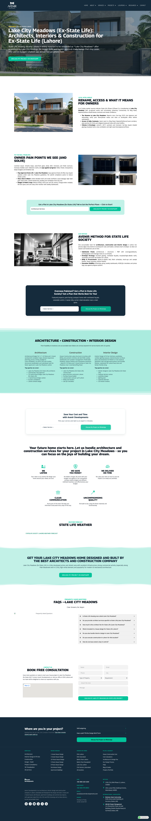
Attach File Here (86, 683)
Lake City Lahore (82, 764)
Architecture (29, 754)
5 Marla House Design (57, 762)
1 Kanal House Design (57, 754)
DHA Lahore (80, 754)
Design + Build (29, 762)
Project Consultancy (31, 764)
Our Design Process (108, 762)
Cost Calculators (107, 757)
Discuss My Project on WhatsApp (105, 209)
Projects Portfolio (108, 770)
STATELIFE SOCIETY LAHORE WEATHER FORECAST (42, 533)
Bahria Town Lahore (82, 759)
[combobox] (59, 309)
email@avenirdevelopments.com (87, 794)
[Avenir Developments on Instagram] (26, 803)
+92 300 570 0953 (83, 788)
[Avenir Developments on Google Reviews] (46, 803)
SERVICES (101, 5)
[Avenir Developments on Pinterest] (42, 803)
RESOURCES (132, 5)
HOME (86, 5)
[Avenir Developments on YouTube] (34, 803)
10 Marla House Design (57, 759)
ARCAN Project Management (113, 804)
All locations (80, 770)
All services (28, 770)
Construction (29, 759)
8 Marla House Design (57, 764)
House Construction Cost (110, 754)
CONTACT (143, 5)
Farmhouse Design (56, 767)
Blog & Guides (107, 767)
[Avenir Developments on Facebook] (30, 803)
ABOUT (92, 5)
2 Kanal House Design (57, 757)
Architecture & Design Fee (110, 759)
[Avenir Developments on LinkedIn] (38, 803)
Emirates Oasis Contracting (113, 797)
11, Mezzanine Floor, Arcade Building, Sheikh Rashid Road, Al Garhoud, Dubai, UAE (115, 808)
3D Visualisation (30, 767)
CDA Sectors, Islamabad (84, 767)
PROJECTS (111, 5)
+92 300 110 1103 (83, 782)
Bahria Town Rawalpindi (83, 762)
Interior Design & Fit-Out (32, 757)
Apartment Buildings (56, 770)
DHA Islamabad (81, 757)
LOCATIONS (121, 5)
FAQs (104, 764)
